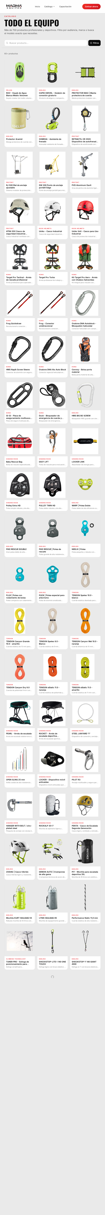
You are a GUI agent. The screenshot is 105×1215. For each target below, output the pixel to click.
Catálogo (48, 6)
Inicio (37, 6)
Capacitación (65, 6)
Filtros (96, 43)
